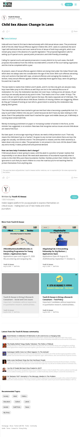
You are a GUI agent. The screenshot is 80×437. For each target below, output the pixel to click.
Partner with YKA (19, 426)
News (27, 407)
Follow (74, 197)
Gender (5, 407)
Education (6, 402)
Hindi (15, 396)
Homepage (5, 426)
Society (5, 396)
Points (27, 426)
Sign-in (69, 4)
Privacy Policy (23, 428)
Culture (17, 402)
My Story (6, 412)
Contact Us (14, 428)
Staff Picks (16, 407)
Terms (8, 428)
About (12, 426)
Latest (27, 402)
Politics (24, 396)
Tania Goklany (10, 38)
